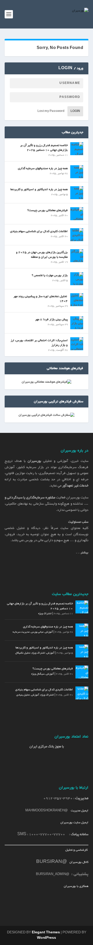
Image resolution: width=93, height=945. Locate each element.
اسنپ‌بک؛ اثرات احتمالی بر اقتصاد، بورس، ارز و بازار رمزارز (39, 343)
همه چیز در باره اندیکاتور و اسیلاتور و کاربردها (39, 189)
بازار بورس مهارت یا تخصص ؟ (50, 275)
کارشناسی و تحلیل (76, 850)
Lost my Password (50, 111)
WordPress (46, 938)
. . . (82, 552)
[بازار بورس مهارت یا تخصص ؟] (76, 278)
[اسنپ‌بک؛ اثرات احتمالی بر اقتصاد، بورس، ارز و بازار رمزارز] (76, 343)
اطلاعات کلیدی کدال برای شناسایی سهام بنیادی (39, 231)
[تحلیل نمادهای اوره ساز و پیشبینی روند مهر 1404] (76, 299)
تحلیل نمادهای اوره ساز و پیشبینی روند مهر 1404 (40, 298)
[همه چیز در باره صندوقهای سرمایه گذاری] (76, 171)
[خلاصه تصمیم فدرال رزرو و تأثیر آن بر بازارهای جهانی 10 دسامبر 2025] (76, 148)
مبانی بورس (37, 631)
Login (75, 111)
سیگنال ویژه (38, 673)
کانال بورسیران (78, 862)
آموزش (49, 631)
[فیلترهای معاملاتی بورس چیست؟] (76, 213)
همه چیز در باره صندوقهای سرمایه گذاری (43, 168)
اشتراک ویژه (45, 613)
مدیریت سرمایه (21, 631)
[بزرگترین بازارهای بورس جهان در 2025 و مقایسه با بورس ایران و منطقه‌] (76, 255)
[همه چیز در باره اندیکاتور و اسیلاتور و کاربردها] (76, 192)
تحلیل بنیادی (23, 694)
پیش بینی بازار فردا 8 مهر (51, 319)
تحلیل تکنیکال (22, 652)
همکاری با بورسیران (76, 886)
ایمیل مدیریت (79, 810)
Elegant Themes (46, 932)
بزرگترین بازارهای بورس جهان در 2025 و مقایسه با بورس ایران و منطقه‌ (42, 254)
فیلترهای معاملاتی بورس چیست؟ (47, 210)
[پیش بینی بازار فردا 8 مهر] (76, 322)
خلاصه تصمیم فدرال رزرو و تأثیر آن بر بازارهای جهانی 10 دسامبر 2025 (44, 147)
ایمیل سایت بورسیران (74, 822)
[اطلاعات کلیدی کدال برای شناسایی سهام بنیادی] (76, 234)
